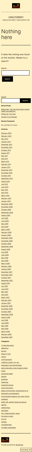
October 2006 (6, 312)
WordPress (19, 445)
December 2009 (6, 204)
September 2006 (7, 314)
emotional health (7, 374)
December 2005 (6, 337)
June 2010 (4, 187)
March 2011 (5, 161)
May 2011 (4, 156)
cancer (3, 357)
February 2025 (6, 133)
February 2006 (6, 334)
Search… (4, 68)
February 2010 (6, 198)
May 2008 (4, 258)
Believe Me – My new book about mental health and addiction (15, 110)
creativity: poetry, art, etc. (10, 362)
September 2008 (7, 246)
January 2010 (6, 201)
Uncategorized (6, 425)
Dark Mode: (24, 450)
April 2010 (4, 193)
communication (6, 359)
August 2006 (5, 317)
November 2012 (6, 147)
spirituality (4, 410)
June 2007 (5, 289)
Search (3, 97)
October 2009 (6, 210)
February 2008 (6, 266)
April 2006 (4, 329)
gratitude (4, 379)
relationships (5, 408)
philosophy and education (10, 393)
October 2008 (6, 244)
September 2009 (7, 212)
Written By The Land (8, 114)
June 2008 (5, 255)
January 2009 (6, 235)
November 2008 (7, 241)
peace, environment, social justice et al (14, 391)
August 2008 (5, 249)
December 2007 (6, 272)
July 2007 (4, 286)
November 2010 (6, 173)
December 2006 (6, 306)
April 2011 (4, 159)
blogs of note (6, 354)
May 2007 (4, 292)
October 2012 (6, 150)
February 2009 (6, 232)
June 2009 (5, 221)
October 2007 (6, 278)
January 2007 (6, 303)
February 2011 (6, 164)
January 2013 (6, 142)
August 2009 (5, 215)
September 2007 (7, 280)
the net (3, 419)
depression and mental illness (11, 365)
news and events (7, 388)
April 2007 (4, 295)
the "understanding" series (10, 413)
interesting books (7, 385)
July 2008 (4, 252)
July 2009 (4, 218)
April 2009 (4, 227)
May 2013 (4, 139)
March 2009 (5, 229)
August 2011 (5, 153)
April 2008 (4, 261)
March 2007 (5, 297)
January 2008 (6, 269)
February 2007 (6, 300)
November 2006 (7, 309)
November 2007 (6, 275)
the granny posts (7, 416)
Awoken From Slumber (9, 117)
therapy (4, 422)
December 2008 (6, 238)
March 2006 (5, 331)
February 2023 (6, 136)
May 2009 (4, 224)
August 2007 (5, 283)
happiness (4, 382)
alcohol (3, 351)
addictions (4, 348)
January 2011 (5, 167)
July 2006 (4, 320)
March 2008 (5, 263)
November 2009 (7, 207)
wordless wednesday (8, 427)
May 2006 (4, 326)
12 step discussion (7, 345)
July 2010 (4, 184)
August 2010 (5, 181)
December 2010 (6, 170)
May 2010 (4, 190)
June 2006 (5, 323)
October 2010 (6, 176)
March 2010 (5, 195)
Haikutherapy (16, 17)
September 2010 (7, 178)
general (3, 376)
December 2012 (6, 144)
